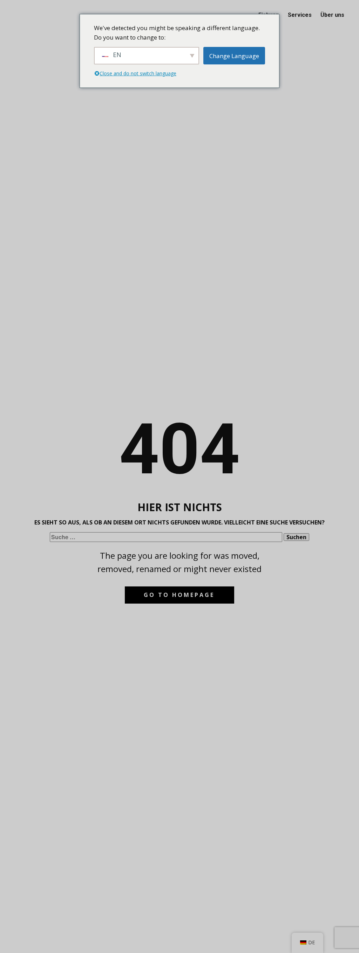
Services (300, 15)
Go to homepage (179, 595)
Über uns (332, 15)
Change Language (234, 56)
